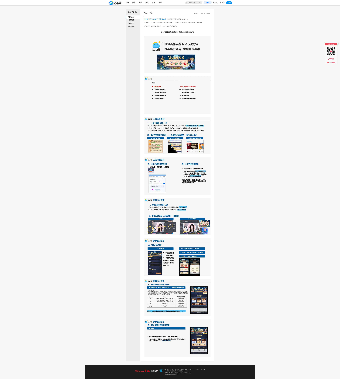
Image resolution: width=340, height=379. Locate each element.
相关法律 (177, 369)
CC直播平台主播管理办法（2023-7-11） (178, 19)
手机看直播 (331, 44)
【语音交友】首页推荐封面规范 (152, 26)
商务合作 (192, 369)
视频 (160, 3)
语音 (146, 3)
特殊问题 (131, 26)
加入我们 (198, 369)
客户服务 (172, 369)
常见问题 (131, 20)
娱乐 (153, 3)
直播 (133, 3)
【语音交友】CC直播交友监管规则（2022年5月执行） (158, 22)
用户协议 (203, 369)
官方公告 (131, 17)
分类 (140, 3)
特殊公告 (131, 23)
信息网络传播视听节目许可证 (171, 374)
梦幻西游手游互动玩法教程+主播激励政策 (154, 19)
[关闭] (338, 44)
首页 (127, 3)
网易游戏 (182, 369)
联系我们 (187, 369)
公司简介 (167, 369)
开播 (230, 2)
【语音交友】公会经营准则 (169, 26)
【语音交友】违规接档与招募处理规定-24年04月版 (188, 22)
